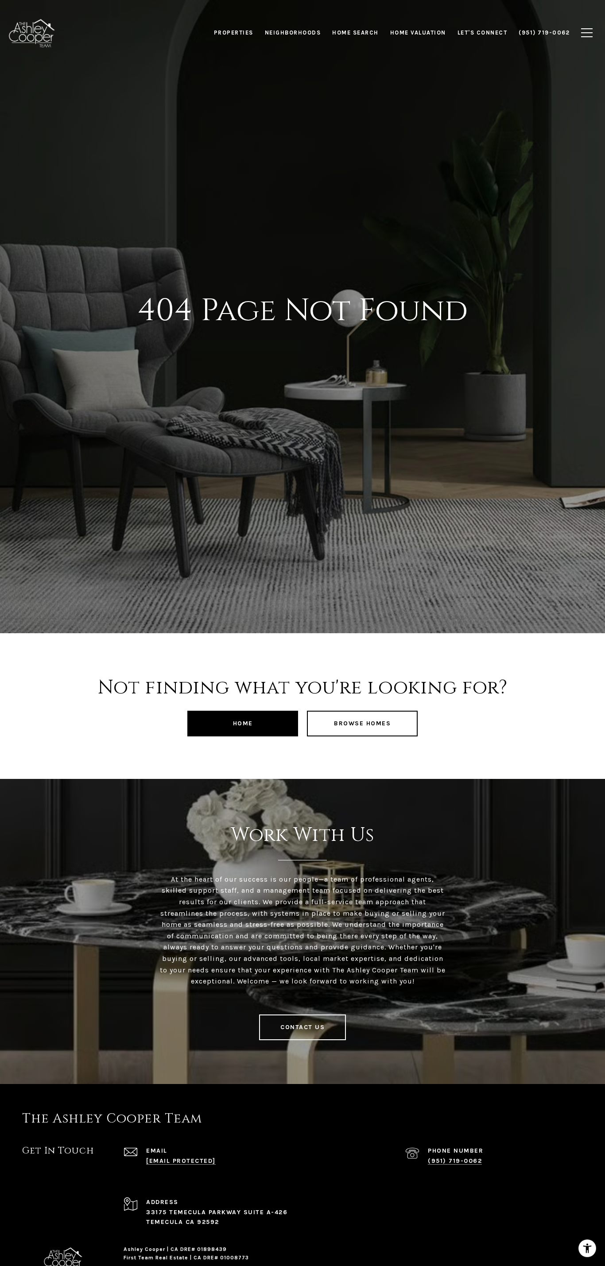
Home (243, 723)
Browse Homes (362, 723)
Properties (233, 32)
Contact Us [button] (302, 1027)
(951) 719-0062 (455, 1161)
